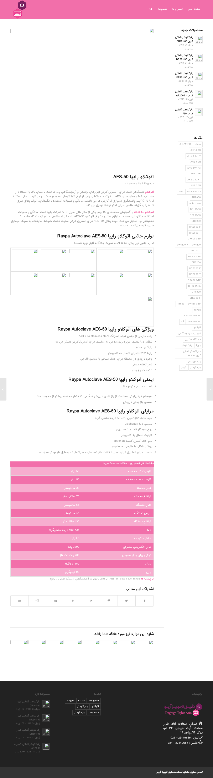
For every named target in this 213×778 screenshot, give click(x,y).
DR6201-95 (194, 286)
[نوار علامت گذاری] (24, 283)
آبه (182, 322)
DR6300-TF (194, 304)
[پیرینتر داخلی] (111, 283)
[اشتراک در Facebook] (145, 601)
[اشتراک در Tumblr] (73, 601)
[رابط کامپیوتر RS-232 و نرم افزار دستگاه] (53, 283)
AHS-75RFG (194, 192)
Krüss (180, 304)
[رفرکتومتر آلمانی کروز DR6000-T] (126, 648)
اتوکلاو (139, 184)
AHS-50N (196, 162)
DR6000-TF (194, 239)
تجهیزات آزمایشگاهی (87, 579)
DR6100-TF (194, 257)
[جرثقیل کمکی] (139, 311)
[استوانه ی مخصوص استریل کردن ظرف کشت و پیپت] (53, 259)
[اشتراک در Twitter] (126, 601)
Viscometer (194, 322)
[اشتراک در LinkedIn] (91, 601)
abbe (198, 144)
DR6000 (196, 221)
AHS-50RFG (194, 168)
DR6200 (196, 262)
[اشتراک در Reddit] (37, 601)
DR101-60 (195, 209)
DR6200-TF (194, 280)
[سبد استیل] (139, 259)
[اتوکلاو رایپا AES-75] (210, 389)
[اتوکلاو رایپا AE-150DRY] (90, 648)
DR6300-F (195, 298)
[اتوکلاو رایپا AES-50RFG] (54, 648)
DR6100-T (195, 251)
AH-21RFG (185, 144)
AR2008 (196, 197)
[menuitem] (194, 9)
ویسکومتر (195, 367)
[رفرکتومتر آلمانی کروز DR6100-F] (72, 648)
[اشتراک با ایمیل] (19, 601)
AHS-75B (196, 174)
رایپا (52, 579)
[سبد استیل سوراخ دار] (111, 259)
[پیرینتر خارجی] (82, 283)
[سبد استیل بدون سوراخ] (82, 259)
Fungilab (94, 701)
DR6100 (196, 245)
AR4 (181, 192)
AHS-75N (196, 186)
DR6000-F (195, 227)
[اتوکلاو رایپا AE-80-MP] (37, 648)
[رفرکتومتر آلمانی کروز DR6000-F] (108, 648)
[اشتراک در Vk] (55, 601)
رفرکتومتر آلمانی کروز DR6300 (192, 353)
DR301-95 (195, 215)
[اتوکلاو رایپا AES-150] (144, 648)
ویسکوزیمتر (194, 362)
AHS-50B (196, 150)
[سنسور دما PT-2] (139, 283)
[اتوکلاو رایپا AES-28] (3, 389)
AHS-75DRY (194, 180)
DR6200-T (195, 274)
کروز (183, 367)
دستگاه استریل (65, 579)
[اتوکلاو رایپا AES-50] (82, 100)
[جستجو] (151, 9)
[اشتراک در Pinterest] (109, 601)
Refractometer (192, 316)
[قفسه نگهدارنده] (24, 259)
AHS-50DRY (194, 156)
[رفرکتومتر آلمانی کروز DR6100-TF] (19, 648)
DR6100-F (182, 245)
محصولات (130, 184)
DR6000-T (195, 233)
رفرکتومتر (187, 345)
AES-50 (114, 579)
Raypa (147, 184)
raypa (136, 579)
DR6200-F (195, 268)
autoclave (126, 579)
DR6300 (196, 292)
